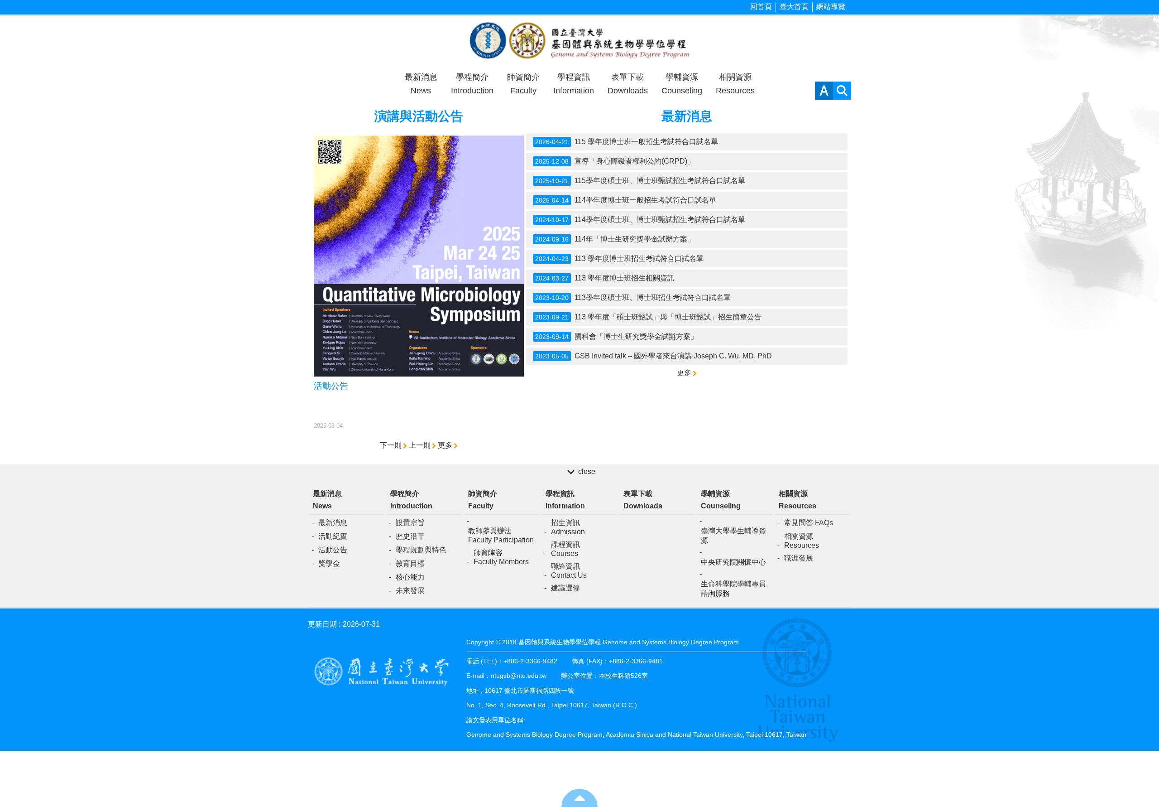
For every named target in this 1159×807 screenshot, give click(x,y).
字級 (824, 91)
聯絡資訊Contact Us (569, 570)
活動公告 (332, 550)
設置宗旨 (410, 523)
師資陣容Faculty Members (501, 557)
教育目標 (410, 563)
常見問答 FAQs (808, 523)
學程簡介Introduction (472, 83)
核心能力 (410, 577)
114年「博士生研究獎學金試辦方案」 (614, 239)
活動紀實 (332, 536)
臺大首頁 (794, 6)
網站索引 (842, 91)
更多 (445, 445)
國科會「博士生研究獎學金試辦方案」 (616, 336)
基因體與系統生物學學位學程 (579, 41)
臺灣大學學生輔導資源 (733, 535)
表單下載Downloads (628, 83)
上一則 (420, 445)
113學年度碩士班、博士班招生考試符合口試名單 (633, 297)
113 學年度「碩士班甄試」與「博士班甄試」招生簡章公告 (648, 317)
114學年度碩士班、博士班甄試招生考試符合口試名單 (640, 219)
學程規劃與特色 (421, 550)
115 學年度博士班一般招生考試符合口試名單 (626, 141)
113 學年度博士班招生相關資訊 (605, 278)
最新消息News (421, 83)
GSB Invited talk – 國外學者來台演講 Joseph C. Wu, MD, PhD (653, 356)
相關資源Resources (735, 83)
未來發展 (410, 590)
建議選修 (565, 588)
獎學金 (329, 563)
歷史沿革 (410, 536)
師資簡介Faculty (523, 83)
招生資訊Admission (568, 527)
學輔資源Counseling (681, 83)
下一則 (391, 445)
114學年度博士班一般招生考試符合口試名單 (625, 200)
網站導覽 (830, 6)
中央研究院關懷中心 (733, 562)
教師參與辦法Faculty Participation (501, 535)
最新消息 (332, 523)
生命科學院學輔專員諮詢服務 (733, 588)
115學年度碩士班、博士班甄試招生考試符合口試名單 (640, 180)
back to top (579, 798)
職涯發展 (798, 558)
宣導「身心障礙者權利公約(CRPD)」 (614, 161)
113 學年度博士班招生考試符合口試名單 (619, 258)
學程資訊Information (573, 83)
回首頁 (761, 6)
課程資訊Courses (565, 549)
